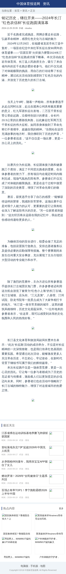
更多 (61, 508)
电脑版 (24, 566)
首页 (17, 10)
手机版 (34, 566)
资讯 (46, 4)
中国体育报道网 (28, 4)
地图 (42, 566)
